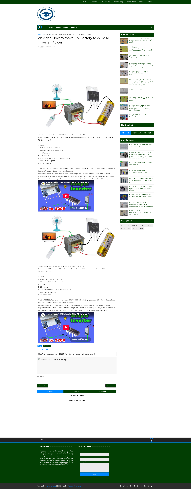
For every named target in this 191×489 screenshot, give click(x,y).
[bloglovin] (134, 486)
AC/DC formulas (135, 89)
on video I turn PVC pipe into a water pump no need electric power (141, 180)
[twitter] (123, 486)
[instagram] (148, 486)
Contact (149, 2)
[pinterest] (130, 486)
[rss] (141, 486)
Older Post (110, 386)
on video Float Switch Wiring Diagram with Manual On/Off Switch (140, 40)
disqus (76, 392)
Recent (125, 133)
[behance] (144, 486)
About (141, 2)
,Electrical (57, 47)
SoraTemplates (51, 486)
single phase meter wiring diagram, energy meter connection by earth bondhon (141, 204)
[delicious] (151, 486)
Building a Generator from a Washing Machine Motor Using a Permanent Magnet (141, 64)
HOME (84, 2)
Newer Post (43, 386)
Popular (137, 133)
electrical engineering (142, 225)
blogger (50, 392)
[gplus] (127, 486)
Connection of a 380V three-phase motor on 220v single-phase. (140, 188)
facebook (102, 392)
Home (40, 34)
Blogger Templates (74, 486)
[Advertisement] (76, 66)
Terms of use (131, 2)
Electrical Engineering (66, 27)
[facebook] (120, 486)
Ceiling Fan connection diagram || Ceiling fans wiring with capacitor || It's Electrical (141, 48)
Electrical (48, 27)
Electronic (125, 229)
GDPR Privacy (105, 2)
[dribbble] (137, 486)
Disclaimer (93, 2)
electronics (138, 229)
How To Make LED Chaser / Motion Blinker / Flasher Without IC (139, 73)
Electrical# (46, 346)
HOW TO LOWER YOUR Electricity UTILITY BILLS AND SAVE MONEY (140, 212)
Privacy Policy (118, 2)
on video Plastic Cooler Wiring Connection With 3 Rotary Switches (141, 98)
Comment (148, 133)
